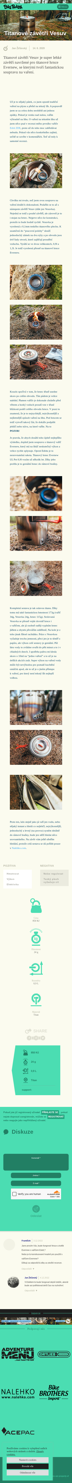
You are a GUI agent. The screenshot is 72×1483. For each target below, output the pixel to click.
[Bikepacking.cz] (13, 6)
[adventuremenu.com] (18, 1354)
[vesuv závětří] (36, 724)
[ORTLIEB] (54, 1354)
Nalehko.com (19, 848)
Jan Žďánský (19, 48)
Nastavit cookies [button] (27, 1460)
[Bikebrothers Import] (54, 1392)
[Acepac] (18, 1431)
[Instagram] (36, 1038)
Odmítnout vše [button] (27, 1472)
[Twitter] (43, 1038)
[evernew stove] (36, 299)
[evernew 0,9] (36, 764)
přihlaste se (50, 1112)
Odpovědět (27, 1269)
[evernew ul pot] (36, 378)
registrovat (56, 1116)
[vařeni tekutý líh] (36, 187)
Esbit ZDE (15, 128)
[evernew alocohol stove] (36, 338)
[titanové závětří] (36, 550)
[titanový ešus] (36, 595)
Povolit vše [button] (27, 1466)
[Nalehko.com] (18, 1392)
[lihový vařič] (36, 510)
